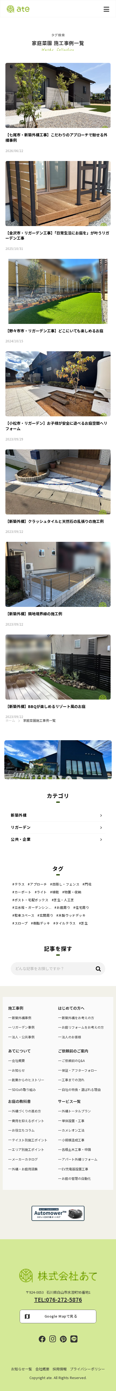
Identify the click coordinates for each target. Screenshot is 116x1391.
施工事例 (15, 1008)
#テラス (18, 884)
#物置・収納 (71, 892)
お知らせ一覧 (21, 1369)
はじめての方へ (71, 1008)
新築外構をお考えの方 (78, 1018)
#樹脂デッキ (40, 923)
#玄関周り (45, 915)
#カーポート (22, 892)
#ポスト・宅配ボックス (30, 900)
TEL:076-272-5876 (58, 1299)
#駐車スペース (23, 915)
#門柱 (87, 884)
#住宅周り (81, 907)
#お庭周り (62, 907)
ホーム (10, 720)
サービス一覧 (69, 1101)
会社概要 (42, 1369)
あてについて (19, 1051)
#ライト (41, 892)
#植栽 (54, 892)
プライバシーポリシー (87, 1369)
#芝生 (83, 923)
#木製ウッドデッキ (71, 915)
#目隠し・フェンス (64, 884)
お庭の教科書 (19, 1101)
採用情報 (60, 1369)
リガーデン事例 (23, 1027)
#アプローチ (37, 884)
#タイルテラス (64, 923)
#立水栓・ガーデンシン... (31, 907)
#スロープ (20, 923)
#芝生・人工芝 (63, 900)
